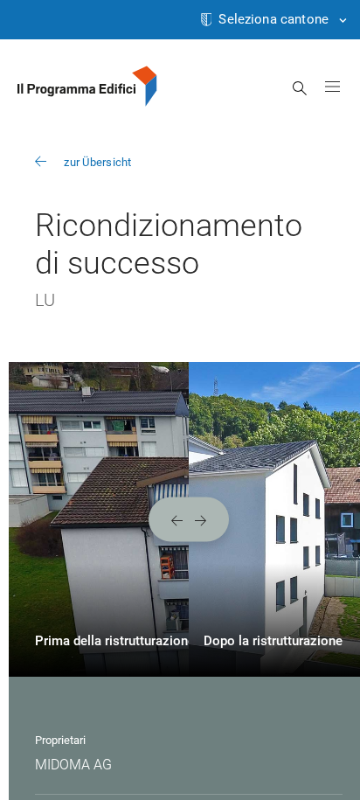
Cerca (300, 88)
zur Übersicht (97, 162)
